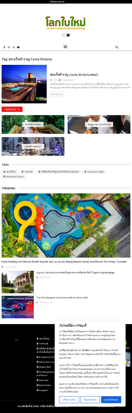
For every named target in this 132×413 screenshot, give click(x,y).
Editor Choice (33, 124)
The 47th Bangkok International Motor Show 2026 (62, 297)
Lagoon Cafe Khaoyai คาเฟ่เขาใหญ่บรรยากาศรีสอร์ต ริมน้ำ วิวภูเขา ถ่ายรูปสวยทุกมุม (75, 272)
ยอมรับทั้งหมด (111, 399)
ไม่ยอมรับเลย (90, 399)
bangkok (43, 390)
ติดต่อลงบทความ (57, 1)
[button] (65, 46)
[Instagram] (9, 47)
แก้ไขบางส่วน (69, 399)
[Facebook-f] (4, 47)
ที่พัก (5, 254)
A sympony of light (95, 171)
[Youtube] (18, 47)
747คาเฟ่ (28, 171)
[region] (90, 363)
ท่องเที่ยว (7, 100)
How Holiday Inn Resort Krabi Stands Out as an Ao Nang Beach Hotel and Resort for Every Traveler (64, 261)
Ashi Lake (43, 380)
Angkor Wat (45, 366)
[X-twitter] (13, 47)
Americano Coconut (15, 176)
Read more (56, 94)
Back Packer (45, 385)
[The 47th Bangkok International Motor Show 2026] (18, 307)
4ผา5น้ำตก (11, 171)
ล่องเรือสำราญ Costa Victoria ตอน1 (74, 74)
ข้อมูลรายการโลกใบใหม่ (99, 124)
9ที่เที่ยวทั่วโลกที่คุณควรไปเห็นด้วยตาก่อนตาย (59, 171)
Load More (10, 109)
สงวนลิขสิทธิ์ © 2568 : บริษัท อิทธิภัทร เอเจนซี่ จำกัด (43, 406)
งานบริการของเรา (33, 146)
